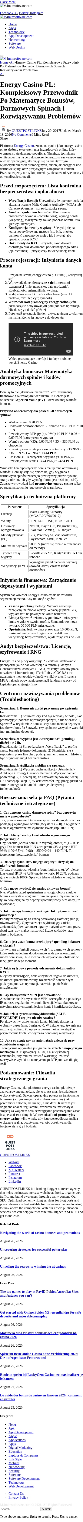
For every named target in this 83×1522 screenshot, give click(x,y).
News (12, 1424)
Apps (12, 28)
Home (13, 24)
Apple (13, 1436)
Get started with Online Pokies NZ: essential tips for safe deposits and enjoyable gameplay (40, 1314)
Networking (17, 39)
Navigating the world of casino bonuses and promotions (40, 1233)
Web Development (21, 1486)
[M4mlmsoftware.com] (16, 17)
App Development (21, 36)
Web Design (17, 47)
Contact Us (16, 1493)
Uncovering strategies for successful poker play (33, 1249)
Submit (46, 1509)
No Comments (21, 134)
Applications (17, 1440)
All (2, 74)
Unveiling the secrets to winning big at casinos (33, 1266)
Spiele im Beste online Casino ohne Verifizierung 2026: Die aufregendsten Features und (39, 1355)
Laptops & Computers (23, 1455)
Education (15, 1451)
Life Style (15, 1459)
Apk (11, 1428)
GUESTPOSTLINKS (27, 130)
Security (14, 1471)
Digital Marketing (20, 1447)
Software (15, 43)
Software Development (24, 1478)
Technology (16, 32)
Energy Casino (24, 145)
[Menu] (1, 55)
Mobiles (14, 1463)
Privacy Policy (18, 1497)
